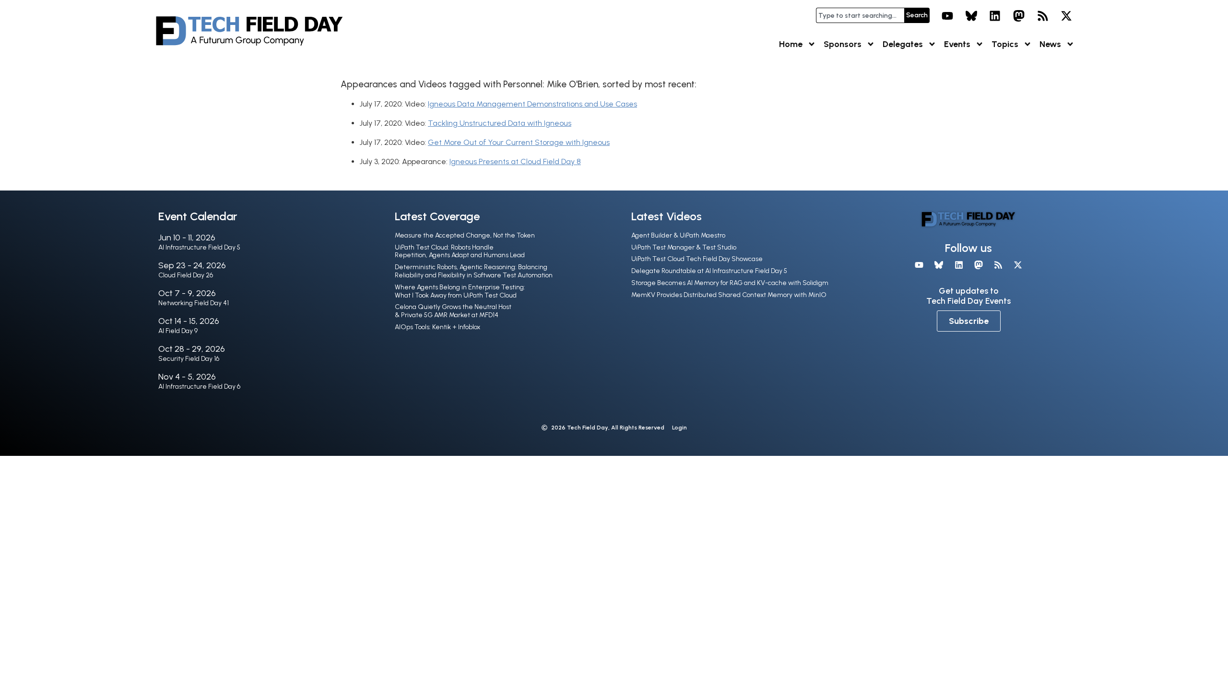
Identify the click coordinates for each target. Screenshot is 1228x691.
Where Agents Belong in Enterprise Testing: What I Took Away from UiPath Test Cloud (460, 291)
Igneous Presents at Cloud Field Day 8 (515, 161)
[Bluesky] (971, 16)
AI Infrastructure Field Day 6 (199, 386)
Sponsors (843, 44)
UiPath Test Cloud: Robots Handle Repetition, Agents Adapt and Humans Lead (460, 251)
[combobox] (860, 15)
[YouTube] (947, 16)
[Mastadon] (1019, 16)
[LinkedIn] (995, 16)
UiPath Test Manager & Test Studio (683, 247)
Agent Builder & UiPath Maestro (678, 235)
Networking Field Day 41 (193, 303)
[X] (1066, 16)
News (1050, 44)
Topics (1005, 44)
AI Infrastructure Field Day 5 (199, 247)
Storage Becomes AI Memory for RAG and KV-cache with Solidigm (729, 283)
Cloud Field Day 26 (185, 275)
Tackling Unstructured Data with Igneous (499, 123)
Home (791, 44)
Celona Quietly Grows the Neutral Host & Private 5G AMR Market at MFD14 (453, 311)
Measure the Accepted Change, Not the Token (465, 235)
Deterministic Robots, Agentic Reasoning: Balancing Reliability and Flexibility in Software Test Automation (474, 271)
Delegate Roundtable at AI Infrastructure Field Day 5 (709, 271)
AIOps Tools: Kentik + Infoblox (437, 327)
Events (957, 44)
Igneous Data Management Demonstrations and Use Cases (532, 103)
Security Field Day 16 (188, 359)
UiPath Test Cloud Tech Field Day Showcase (697, 259)
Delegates (903, 44)
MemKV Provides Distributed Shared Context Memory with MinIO (729, 295)
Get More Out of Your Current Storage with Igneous (519, 142)
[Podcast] (1043, 16)
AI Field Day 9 (178, 331)
